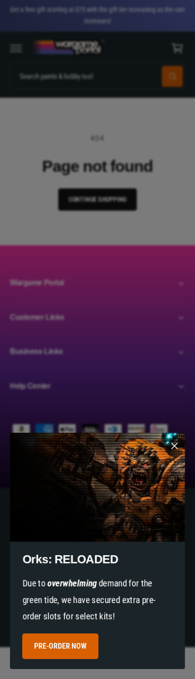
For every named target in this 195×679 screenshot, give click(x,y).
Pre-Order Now (60, 646)
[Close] (175, 446)
